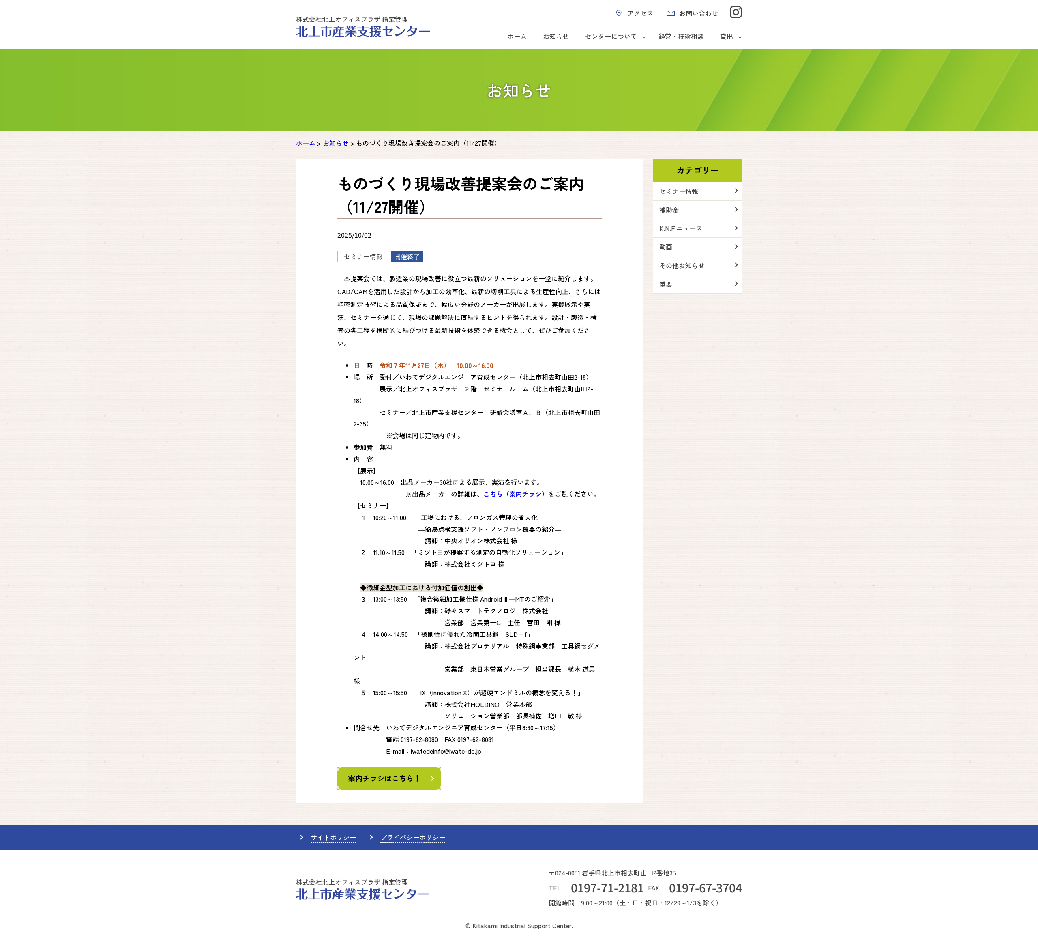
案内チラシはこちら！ (384, 778)
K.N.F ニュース (680, 228)
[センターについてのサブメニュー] (644, 37)
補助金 (669, 210)
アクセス (640, 13)
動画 (665, 247)
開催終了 (407, 256)
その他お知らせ (682, 265)
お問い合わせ (698, 13)
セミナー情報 (363, 256)
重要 (665, 284)
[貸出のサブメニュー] (740, 37)
